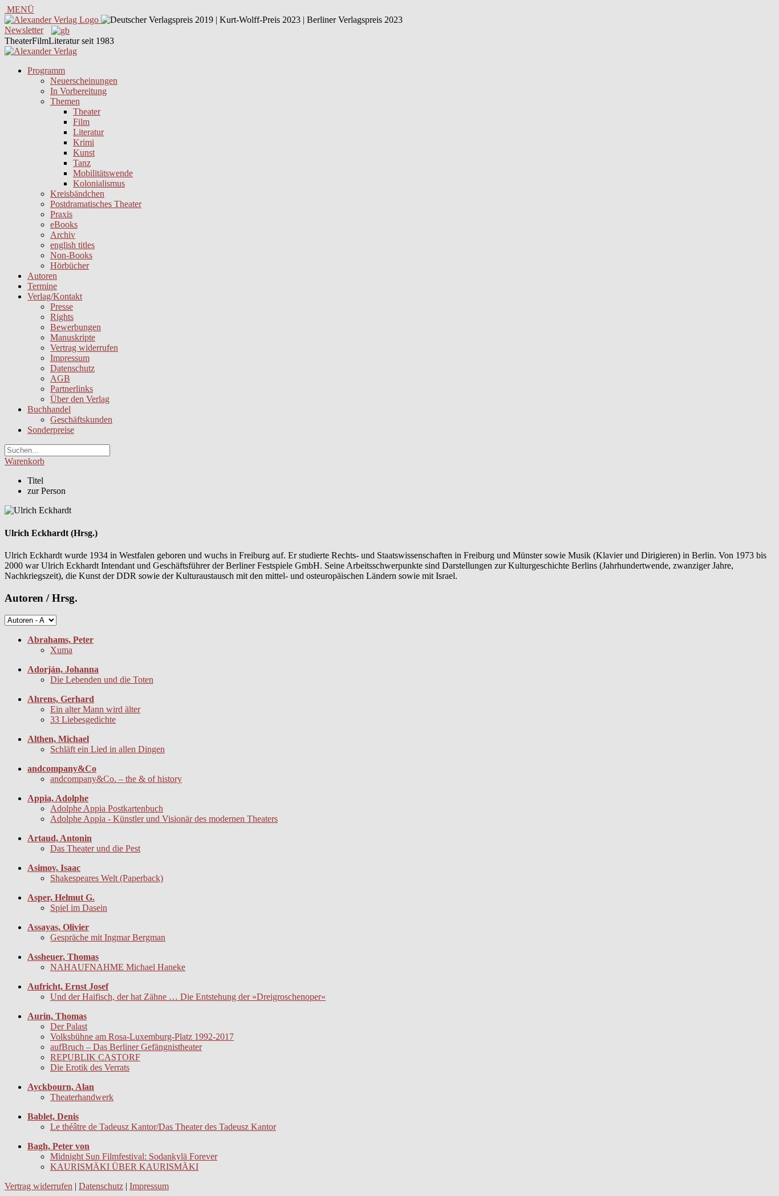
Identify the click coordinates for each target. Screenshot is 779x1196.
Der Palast (68, 1026)
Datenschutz (72, 368)
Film (81, 122)
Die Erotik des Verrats (89, 1067)
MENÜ (19, 9)
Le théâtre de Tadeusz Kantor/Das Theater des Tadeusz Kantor (163, 1127)
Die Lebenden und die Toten (101, 679)
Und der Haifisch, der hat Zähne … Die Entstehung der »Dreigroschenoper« (188, 997)
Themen (65, 101)
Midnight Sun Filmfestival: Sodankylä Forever (133, 1156)
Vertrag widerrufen (84, 347)
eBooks (64, 224)
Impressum (70, 358)
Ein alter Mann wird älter (95, 709)
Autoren (42, 276)
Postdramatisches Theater (95, 204)
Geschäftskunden (81, 419)
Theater (86, 111)
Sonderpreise (50, 430)
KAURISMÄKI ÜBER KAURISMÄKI (124, 1166)
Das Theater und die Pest (95, 848)
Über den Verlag (79, 399)
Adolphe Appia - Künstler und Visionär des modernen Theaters (164, 819)
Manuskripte (72, 337)
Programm (46, 70)
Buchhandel (49, 409)
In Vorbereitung (78, 91)
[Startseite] (41, 51)
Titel (35, 480)
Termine (42, 286)
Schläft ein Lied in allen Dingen (107, 749)
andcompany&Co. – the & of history (116, 779)
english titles (72, 245)
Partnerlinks (71, 389)
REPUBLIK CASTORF (95, 1057)
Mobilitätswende (103, 173)
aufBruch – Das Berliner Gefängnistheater (126, 1047)
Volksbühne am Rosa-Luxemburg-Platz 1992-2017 (142, 1036)
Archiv (62, 235)
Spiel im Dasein (78, 908)
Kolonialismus (99, 183)
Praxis (61, 214)
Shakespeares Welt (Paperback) (106, 878)
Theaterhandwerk (81, 1097)
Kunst (84, 152)
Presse (61, 306)
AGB (60, 378)
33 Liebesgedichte (83, 719)
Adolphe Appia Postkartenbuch (106, 808)
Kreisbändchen (77, 193)
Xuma (61, 650)
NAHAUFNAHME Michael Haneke (117, 967)
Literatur (88, 132)
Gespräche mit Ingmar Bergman (107, 937)
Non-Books (71, 255)
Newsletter (24, 30)
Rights (62, 317)
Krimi (83, 142)
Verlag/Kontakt (54, 296)
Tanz (82, 163)
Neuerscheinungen (83, 81)
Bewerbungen (75, 327)
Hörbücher (69, 265)
